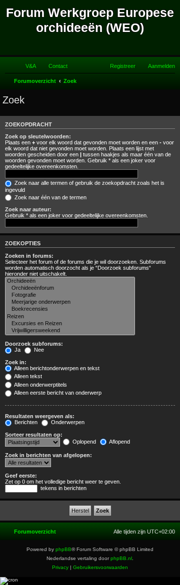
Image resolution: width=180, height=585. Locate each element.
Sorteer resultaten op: (33, 435)
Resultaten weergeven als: (39, 416)
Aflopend (119, 442)
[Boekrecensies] (70, 309)
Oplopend (83, 442)
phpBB (64, 549)
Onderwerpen (67, 422)
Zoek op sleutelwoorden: (38, 136)
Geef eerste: (21, 476)
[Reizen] (70, 316)
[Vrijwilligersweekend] (70, 330)
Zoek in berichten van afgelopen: (48, 455)
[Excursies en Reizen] (70, 323)
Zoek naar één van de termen (49, 197)
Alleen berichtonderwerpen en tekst (56, 368)
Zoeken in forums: (29, 256)
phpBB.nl (121, 558)
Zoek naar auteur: (28, 209)
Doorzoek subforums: (34, 344)
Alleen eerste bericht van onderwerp (57, 393)
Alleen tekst (27, 376)
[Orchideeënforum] (70, 288)
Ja (16, 350)
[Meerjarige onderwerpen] (70, 302)
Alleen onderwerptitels (40, 385)
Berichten (25, 422)
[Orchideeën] (70, 281)
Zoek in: (15, 362)
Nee (38, 350)
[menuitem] (26, 66)
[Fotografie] (70, 295)
